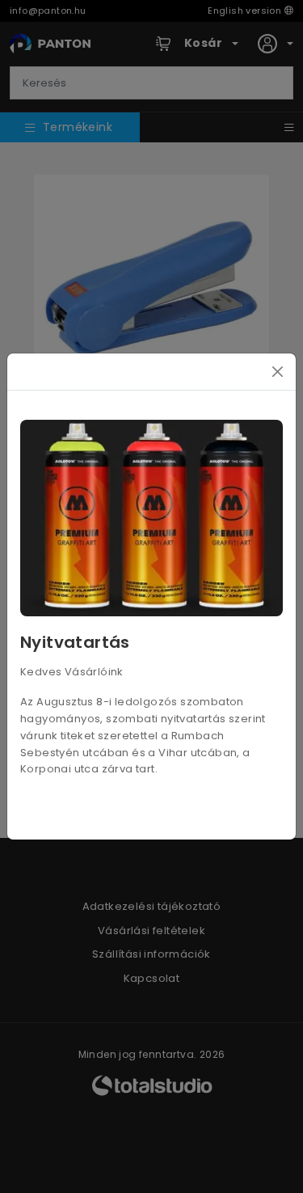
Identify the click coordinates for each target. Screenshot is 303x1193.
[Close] (277, 371)
